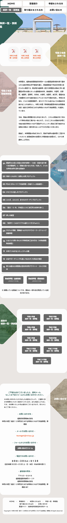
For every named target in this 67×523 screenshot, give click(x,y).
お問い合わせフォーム (25, 448)
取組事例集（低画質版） (36, 280)
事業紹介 (33, 3)
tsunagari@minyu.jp (25, 435)
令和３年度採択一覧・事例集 (53, 328)
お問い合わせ (56, 10)
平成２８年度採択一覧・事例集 (42, 360)
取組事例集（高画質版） (13, 280)
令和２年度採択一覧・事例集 (31, 339)
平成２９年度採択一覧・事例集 (53, 350)
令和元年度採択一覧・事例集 (53, 339)
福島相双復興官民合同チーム (38, 506)
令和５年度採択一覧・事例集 (53, 317)
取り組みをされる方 (33, 10)
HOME (11, 3)
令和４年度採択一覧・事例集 (31, 328)
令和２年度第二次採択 (25, 57)
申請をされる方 (56, 3)
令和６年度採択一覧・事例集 (31, 317)
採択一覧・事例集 (11, 10)
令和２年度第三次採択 (37, 57)
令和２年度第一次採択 (13, 57)
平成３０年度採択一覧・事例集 (31, 350)
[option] (33, 24)
